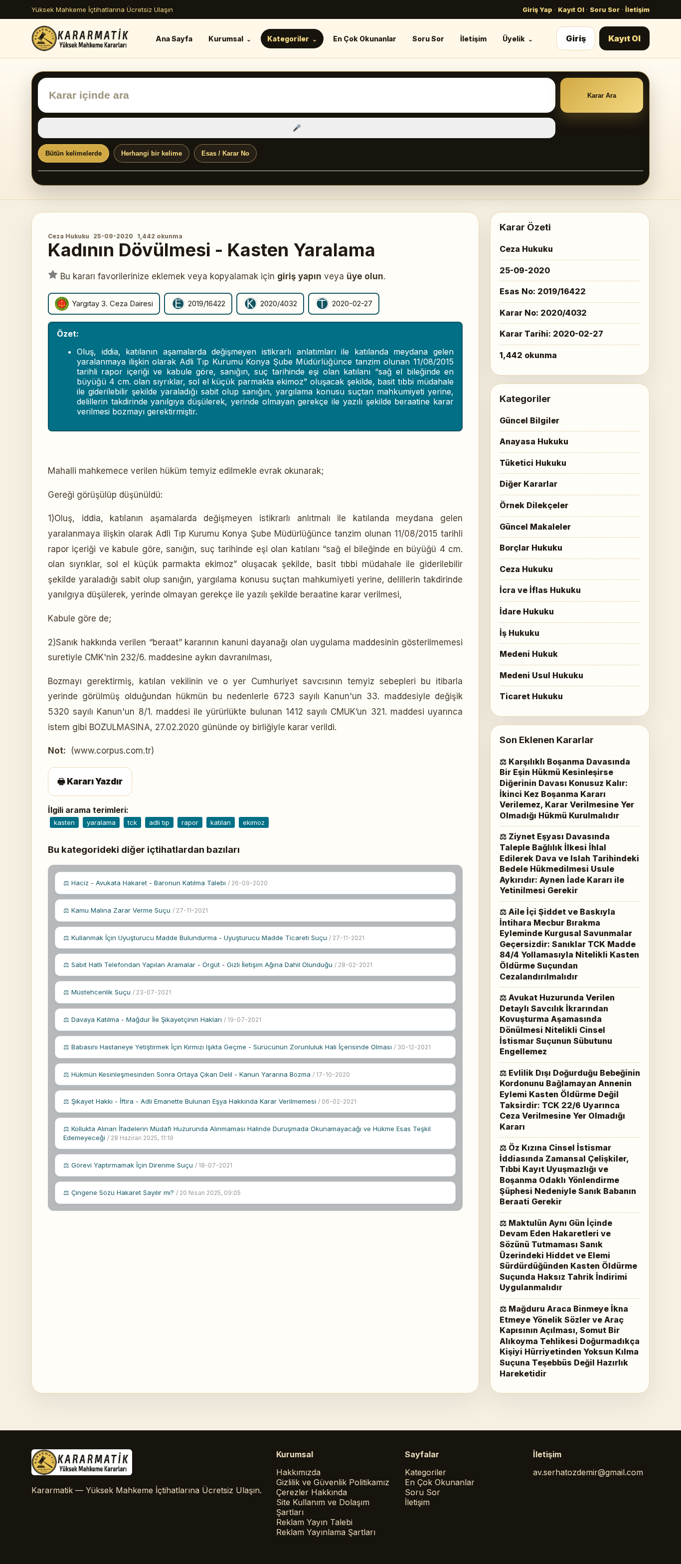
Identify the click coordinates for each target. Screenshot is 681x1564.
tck (132, 822)
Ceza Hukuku (68, 236)
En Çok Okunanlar (364, 38)
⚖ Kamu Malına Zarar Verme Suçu (135, 910)
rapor (189, 822)
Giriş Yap (537, 9)
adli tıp (159, 822)
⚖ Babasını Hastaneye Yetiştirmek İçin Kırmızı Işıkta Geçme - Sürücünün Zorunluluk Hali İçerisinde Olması (247, 1047)
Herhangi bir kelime (151, 153)
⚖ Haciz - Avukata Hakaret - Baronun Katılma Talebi (165, 883)
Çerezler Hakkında (311, 1492)
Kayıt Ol (571, 9)
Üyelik (514, 38)
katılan (220, 822)
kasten (64, 822)
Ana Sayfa (174, 38)
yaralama (101, 822)
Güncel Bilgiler (529, 420)
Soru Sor (605, 9)
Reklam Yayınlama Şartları (325, 1532)
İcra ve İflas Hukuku (540, 590)
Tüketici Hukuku (533, 463)
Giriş (576, 38)
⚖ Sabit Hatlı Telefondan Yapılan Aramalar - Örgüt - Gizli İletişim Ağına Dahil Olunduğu (217, 965)
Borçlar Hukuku (531, 548)
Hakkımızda (298, 1472)
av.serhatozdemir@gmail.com (588, 1472)
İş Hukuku (519, 633)
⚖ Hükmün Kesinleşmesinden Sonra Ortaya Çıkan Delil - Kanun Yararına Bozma (206, 1074)
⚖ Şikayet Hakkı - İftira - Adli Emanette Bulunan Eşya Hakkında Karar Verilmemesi (209, 1101)
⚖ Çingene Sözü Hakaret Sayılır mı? (152, 1192)
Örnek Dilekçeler (534, 505)
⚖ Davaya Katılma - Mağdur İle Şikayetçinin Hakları (162, 1019)
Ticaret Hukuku (531, 696)
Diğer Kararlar (528, 484)
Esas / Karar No (225, 153)
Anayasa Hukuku (534, 441)
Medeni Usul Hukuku (541, 675)
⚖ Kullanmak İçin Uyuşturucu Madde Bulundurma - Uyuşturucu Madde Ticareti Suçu (213, 938)
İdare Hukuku (527, 611)
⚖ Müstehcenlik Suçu (117, 992)
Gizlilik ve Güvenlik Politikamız (332, 1482)
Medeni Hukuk (529, 654)
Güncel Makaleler (535, 527)
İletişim (637, 9)
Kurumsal (225, 38)
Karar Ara (601, 95)
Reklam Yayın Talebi (314, 1522)
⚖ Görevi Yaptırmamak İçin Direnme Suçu (147, 1165)
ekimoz (254, 822)
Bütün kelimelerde (73, 153)
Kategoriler (288, 38)
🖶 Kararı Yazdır (90, 781)
